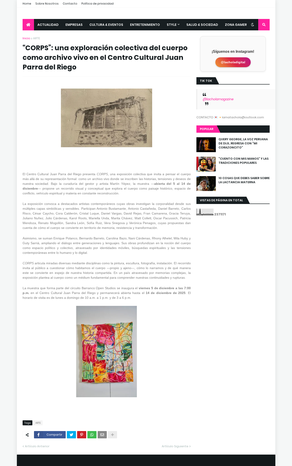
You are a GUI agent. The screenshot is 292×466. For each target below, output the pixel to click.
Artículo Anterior (37, 446)
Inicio (26, 38)
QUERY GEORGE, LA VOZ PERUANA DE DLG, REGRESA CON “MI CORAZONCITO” (243, 143)
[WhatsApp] (91, 434)
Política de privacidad (97, 3)
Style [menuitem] (172, 24)
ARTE (36, 38)
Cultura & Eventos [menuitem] (106, 24)
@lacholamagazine (218, 99)
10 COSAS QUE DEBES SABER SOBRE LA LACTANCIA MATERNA (244, 180)
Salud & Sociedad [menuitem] (202, 24)
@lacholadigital (233, 62)
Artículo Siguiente (175, 446)
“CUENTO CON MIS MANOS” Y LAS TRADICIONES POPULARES (244, 161)
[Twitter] (71, 434)
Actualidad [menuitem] (48, 24)
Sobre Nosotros (47, 3)
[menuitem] (28, 24)
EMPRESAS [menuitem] (74, 24)
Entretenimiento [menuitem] (145, 24)
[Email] (102, 434)
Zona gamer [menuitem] (236, 24)
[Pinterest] (81, 434)
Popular (206, 129)
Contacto (70, 3)
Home (27, 3)
